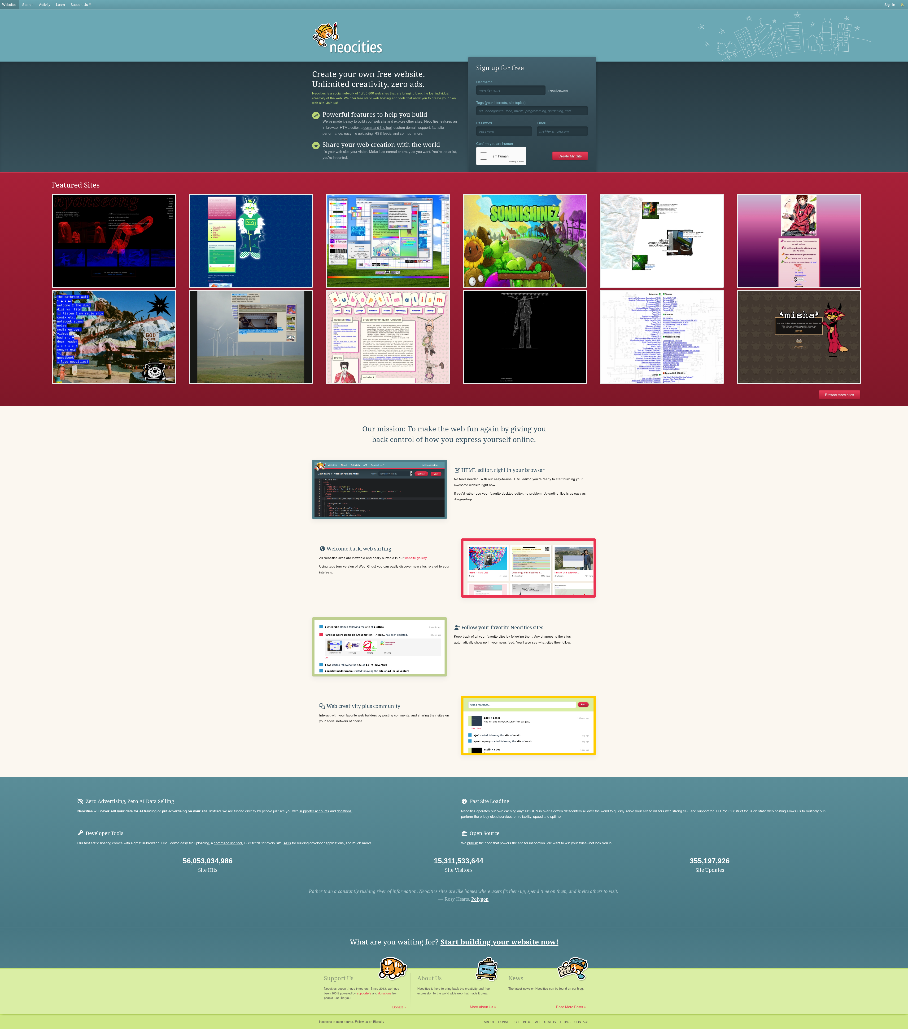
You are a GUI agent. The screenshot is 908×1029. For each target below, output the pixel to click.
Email (541, 122)
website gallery (416, 557)
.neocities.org (557, 90)
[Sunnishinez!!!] (525, 241)
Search (27, 4)
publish (472, 842)
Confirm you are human (494, 143)
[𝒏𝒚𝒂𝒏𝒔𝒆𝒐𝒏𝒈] (114, 241)
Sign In (889, 4)
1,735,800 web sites (374, 93)
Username (484, 81)
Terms (565, 1022)
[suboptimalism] (388, 337)
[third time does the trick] (525, 337)
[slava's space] (388, 241)
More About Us (481, 1006)
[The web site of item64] (251, 241)
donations (344, 810)
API (537, 1022)
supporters (364, 993)
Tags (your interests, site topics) (501, 102)
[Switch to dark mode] (903, 4)
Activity (44, 4)
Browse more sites (839, 394)
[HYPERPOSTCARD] (114, 337)
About (489, 1022)
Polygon (480, 899)
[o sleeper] (251, 337)
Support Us (79, 4)
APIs (287, 842)
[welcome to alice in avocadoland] (662, 241)
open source (344, 1021)
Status (550, 1022)
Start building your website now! (500, 942)
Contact (581, 1022)
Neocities (325, 1021)
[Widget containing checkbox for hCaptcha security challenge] (501, 156)
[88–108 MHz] (662, 337)
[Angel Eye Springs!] (799, 241)
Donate (397, 1006)
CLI (517, 1022)
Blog (527, 1022)
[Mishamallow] (799, 337)
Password (484, 122)
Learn (60, 4)
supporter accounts (314, 810)
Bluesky (378, 1021)
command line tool (377, 128)
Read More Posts (569, 1006)
